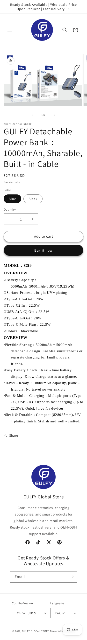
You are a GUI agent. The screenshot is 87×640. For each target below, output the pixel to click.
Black (33, 199)
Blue (12, 199)
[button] (9, 30)
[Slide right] (54, 115)
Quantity (10, 209)
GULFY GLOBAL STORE (35, 631)
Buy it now (43, 250)
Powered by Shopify (62, 631)
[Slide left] (33, 115)
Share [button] (13, 435)
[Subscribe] (71, 577)
